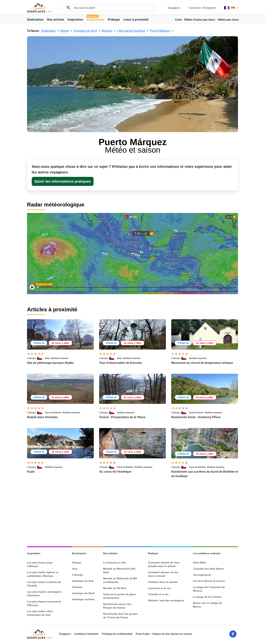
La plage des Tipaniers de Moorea (209, 589)
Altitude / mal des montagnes (166, 600)
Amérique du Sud (82, 580)
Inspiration (75, 19)
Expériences (95, 19)
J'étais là (39, 342)
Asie (75, 568)
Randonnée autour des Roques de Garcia (117, 606)
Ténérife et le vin (158, 594)
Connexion (195, 7)
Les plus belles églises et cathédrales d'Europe (42, 574)
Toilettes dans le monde (163, 582)
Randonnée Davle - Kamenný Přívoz (196, 417)
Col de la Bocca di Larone (209, 580)
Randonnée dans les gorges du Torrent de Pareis (120, 615)
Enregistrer (209, 7)
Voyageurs (174, 7)
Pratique (114, 19)
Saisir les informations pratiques (62, 181)
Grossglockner (202, 574)
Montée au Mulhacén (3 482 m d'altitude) (120, 580)
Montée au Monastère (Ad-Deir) (119, 570)
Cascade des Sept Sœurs (208, 568)
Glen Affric (199, 562)
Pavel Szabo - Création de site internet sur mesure (164, 634)
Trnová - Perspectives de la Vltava (122, 417)
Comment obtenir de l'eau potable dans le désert (164, 564)
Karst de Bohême (53, 412)
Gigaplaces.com (39, 8)
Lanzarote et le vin (159, 588)
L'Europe (31, 358)
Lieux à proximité (135, 19)
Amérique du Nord (83, 593)
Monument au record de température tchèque (202, 362)
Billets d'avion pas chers (199, 19)
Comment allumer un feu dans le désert (163, 574)
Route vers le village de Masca (207, 604)
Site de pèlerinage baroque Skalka (50, 362)
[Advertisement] (132, 512)
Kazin (31, 471)
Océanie (77, 587)
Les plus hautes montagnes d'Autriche (44, 593)
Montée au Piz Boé (114, 588)
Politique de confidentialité (117, 634)
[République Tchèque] (41, 358)
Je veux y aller (60, 342)
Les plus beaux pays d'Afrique (40, 564)
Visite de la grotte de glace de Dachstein (119, 596)
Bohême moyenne (59, 358)
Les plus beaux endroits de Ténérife (44, 584)
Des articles (55, 19)
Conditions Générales (86, 634)
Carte (178, 19)
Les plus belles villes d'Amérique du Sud (40, 613)
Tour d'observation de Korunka (120, 362)
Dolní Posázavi (196, 412)
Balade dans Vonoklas (42, 417)
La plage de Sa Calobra (207, 596)
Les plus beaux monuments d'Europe (44, 603)
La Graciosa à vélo (114, 562)
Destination (35, 19)
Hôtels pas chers (228, 19)
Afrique (76, 562)
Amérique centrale (83, 599)
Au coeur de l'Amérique (115, 471)
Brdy (47, 358)
